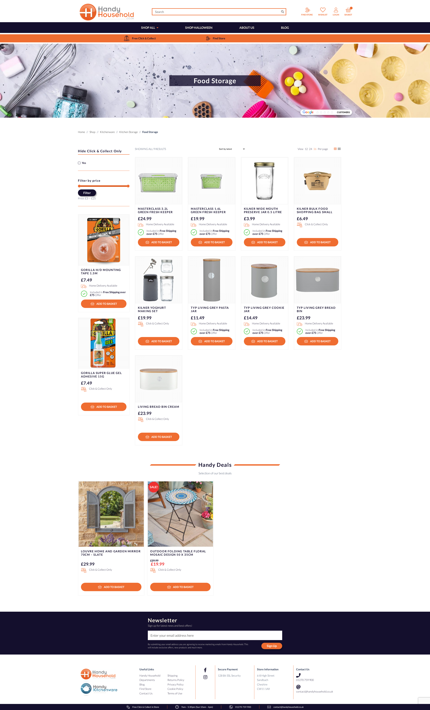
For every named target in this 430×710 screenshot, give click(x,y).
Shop (92, 131)
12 (306, 148)
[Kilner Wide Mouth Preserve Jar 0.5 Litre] (264, 180)
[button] (158, 242)
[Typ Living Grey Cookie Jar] (264, 280)
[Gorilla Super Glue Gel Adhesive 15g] (103, 343)
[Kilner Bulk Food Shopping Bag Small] (317, 180)
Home (81, 131)
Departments (147, 679)
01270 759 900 (305, 679)
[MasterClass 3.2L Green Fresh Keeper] (158, 180)
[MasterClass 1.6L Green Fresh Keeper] (211, 180)
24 (310, 148)
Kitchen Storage (128, 131)
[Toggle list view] (337, 149)
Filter (87, 193)
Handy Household (149, 675)
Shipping (172, 675)
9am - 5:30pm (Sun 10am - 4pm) (197, 707)
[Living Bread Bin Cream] (158, 379)
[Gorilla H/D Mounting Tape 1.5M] (103, 240)
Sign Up (272, 646)
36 (314, 148)
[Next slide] (345, 531)
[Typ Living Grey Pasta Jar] (211, 280)
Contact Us (146, 693)
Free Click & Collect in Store (145, 707)
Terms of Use (174, 693)
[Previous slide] (85, 531)
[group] (139, 38)
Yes (84, 162)
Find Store (145, 688)
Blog (142, 684)
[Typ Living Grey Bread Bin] (317, 280)
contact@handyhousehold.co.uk (314, 691)
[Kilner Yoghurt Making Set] (158, 280)
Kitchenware (107, 131)
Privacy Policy (175, 684)
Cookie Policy (175, 688)
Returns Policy (175, 679)
